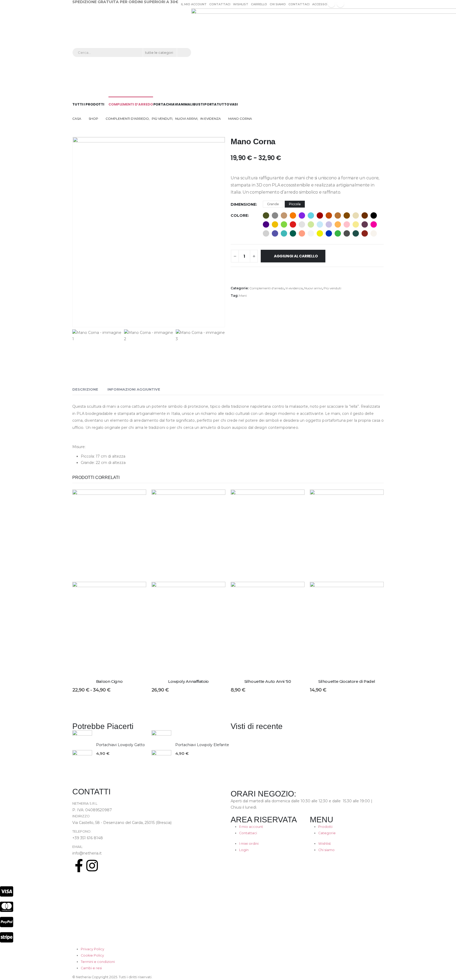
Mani (243, 295)
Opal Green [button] (293, 233)
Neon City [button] (275, 233)
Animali (185, 104)
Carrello (259, 4)
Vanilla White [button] (373, 233)
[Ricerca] (183, 52)
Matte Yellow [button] (356, 224)
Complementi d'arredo (266, 288)
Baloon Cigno (109, 681)
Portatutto (216, 104)
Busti (198, 104)
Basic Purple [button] (302, 215)
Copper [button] (338, 215)
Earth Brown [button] (365, 215)
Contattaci (219, 4)
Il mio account (194, 4)
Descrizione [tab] (85, 389)
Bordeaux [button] (320, 215)
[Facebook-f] (79, 865)
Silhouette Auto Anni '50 (267, 681)
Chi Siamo (278, 4)
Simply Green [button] (338, 233)
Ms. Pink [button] (373, 224)
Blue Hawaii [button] (311, 215)
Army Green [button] (266, 215)
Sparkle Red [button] (365, 233)
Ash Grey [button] (275, 215)
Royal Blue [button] (329, 233)
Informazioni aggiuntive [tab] (133, 389)
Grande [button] (273, 204)
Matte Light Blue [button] (320, 224)
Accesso (319, 4)
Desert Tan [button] (356, 215)
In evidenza (294, 288)
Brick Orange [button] (329, 215)
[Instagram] (340, 3)
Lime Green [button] (284, 224)
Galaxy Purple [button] (266, 224)
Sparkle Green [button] (356, 233)
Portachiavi (165, 104)
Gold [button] (275, 224)
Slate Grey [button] (347, 233)
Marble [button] (302, 224)
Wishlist (240, 4)
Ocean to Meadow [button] (284, 233)
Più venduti (332, 288)
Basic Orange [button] (293, 215)
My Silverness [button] (266, 233)
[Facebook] (331, 3)
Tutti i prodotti (88, 104)
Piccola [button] (295, 204)
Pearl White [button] (311, 233)
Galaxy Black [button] (373, 215)
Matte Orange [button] (338, 224)
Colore (239, 215)
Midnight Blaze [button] (365, 224)
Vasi (234, 104)
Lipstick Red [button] (293, 224)
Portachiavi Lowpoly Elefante (202, 744)
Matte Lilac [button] (329, 224)
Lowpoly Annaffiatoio (188, 681)
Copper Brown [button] (347, 215)
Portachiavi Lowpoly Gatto (120, 744)
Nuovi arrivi (313, 288)
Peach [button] (302, 233)
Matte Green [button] (311, 224)
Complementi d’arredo (130, 104)
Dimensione (243, 204)
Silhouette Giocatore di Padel (346, 681)
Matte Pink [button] (347, 224)
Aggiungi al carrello (296, 256)
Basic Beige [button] (284, 215)
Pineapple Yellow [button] (320, 233)
